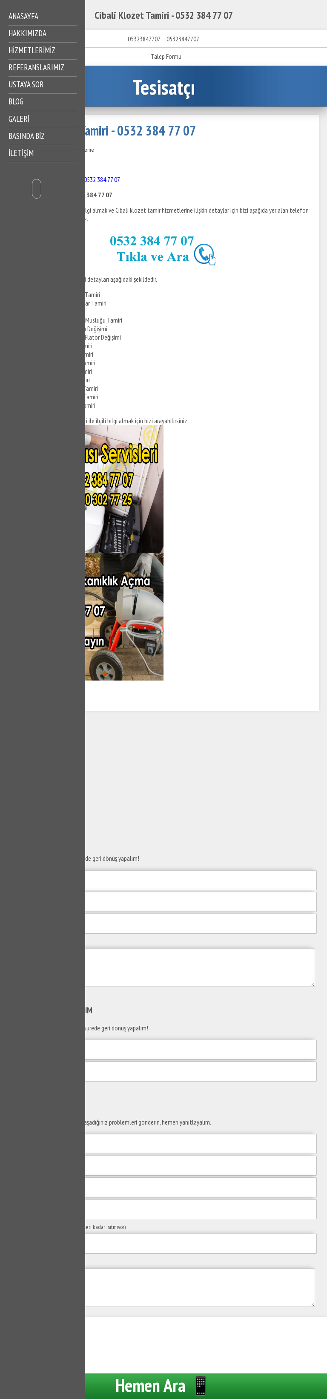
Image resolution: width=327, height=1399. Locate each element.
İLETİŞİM (21, 153)
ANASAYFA (23, 16)
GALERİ (19, 119)
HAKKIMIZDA (27, 33)
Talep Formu (166, 56)
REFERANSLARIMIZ (36, 67)
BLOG (16, 101)
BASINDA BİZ (27, 136)
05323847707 (144, 39)
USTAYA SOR (26, 84)
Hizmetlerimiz (32, 50)
